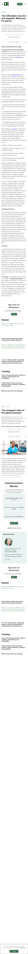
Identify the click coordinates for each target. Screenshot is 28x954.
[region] (14, 949)
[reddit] (16, 42)
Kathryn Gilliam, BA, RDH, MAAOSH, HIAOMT (14, 426)
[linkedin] (11, 42)
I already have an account (14, 528)
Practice (4, 12)
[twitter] (14, 42)
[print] (25, 42)
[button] (3, 4)
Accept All (14, 951)
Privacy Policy (22, 947)
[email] (18, 42)
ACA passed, (16, 74)
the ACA (18, 57)
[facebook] (9, 42)
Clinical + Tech (5, 406)
